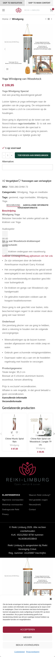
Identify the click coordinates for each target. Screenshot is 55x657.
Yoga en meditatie (38, 192)
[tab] (13, 205)
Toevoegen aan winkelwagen (33, 155)
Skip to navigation (12, 3)
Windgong (17, 19)
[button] (50, 599)
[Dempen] (5, 251)
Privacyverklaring (32, 652)
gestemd (13, 197)
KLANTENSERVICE (11, 495)
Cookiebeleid (19, 652)
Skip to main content (39, 3)
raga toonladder (27, 197)
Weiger (27, 637)
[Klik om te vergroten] (7, 69)
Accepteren (27, 629)
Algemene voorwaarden (12, 500)
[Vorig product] (45, 19)
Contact (32, 509)
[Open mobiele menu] (3, 10)
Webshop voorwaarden (12, 504)
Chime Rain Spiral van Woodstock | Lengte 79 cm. (40, 442)
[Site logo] (27, 10)
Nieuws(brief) (35, 504)
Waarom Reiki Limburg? (39, 495)
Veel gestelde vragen (38, 500)
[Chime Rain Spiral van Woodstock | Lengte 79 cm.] (40, 425)
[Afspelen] (5, 234)
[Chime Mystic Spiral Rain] (14, 425)
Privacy (5, 514)
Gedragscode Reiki (10, 509)
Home (5, 19)
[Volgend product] (51, 19)
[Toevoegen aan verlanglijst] (17, 432)
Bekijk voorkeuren (27, 645)
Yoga (4, 201)
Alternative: (8, 161)
